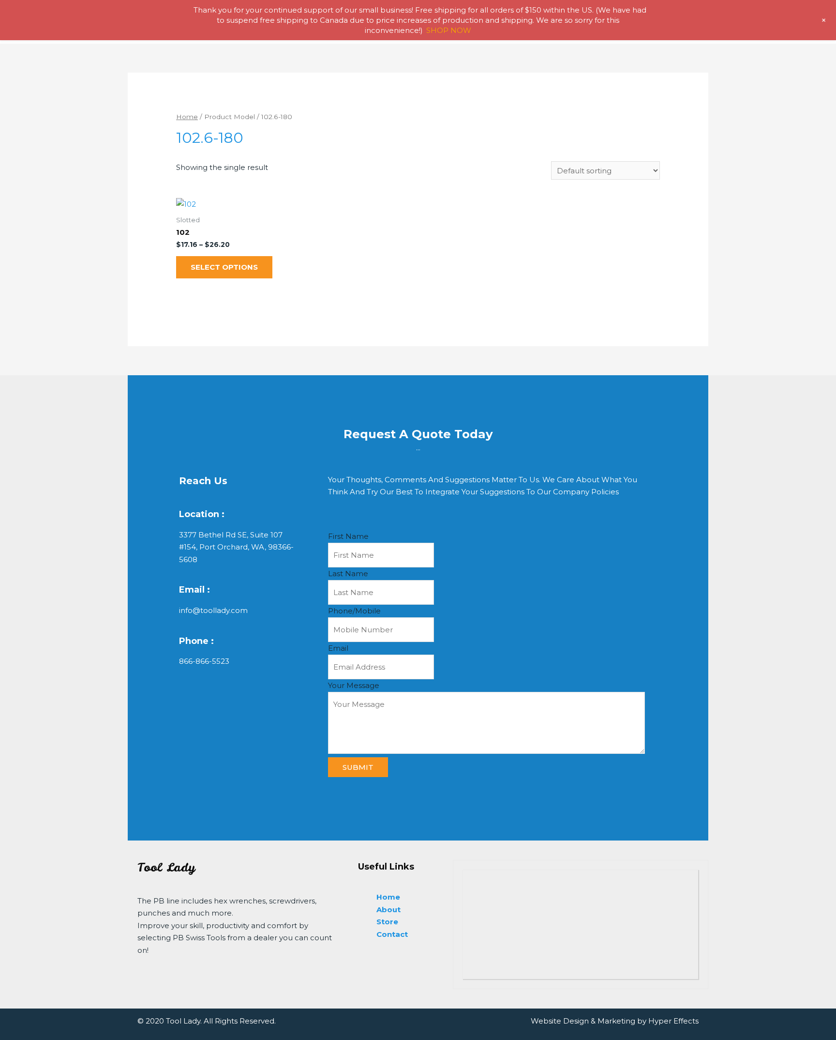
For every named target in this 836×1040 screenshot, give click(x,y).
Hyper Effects (673, 1020)
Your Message (353, 685)
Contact (392, 934)
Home (187, 117)
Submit (358, 767)
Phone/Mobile (354, 610)
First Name (348, 536)
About (388, 909)
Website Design (560, 1020)
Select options (224, 267)
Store (387, 921)
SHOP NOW (448, 30)
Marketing (616, 1020)
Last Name (348, 573)
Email (338, 648)
